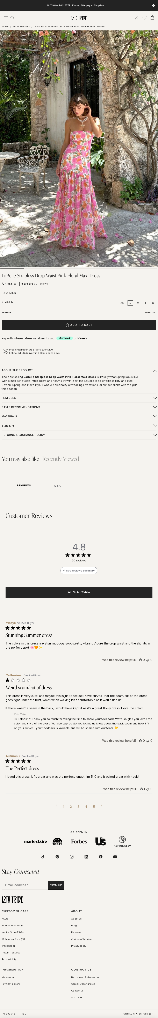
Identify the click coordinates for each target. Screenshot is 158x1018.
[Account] (136, 17)
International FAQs (12, 925)
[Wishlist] (144, 17)
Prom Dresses (21, 26)
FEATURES (9, 398)
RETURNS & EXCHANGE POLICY (23, 435)
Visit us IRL (77, 997)
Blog (74, 925)
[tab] (12, 268)
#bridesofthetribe (81, 939)
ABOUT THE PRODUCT (17, 370)
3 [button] (78, 807)
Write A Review (78, 592)
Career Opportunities (83, 984)
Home (5, 26)
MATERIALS (9, 416)
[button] (56, 806)
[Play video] (79, 148)
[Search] (12, 17)
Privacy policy (78, 946)
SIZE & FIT (9, 425)
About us (76, 919)
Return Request (11, 952)
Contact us (77, 991)
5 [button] (94, 807)
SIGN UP (56, 885)
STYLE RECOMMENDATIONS (21, 407)
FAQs (5, 919)
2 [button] (71, 807)
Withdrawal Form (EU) (13, 939)
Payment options (11, 984)
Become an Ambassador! (85, 977)
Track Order (8, 946)
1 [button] (63, 807)
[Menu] (5, 18)
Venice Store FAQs (13, 932)
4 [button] (86, 807)
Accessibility (9, 959)
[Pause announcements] (153, 5)
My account (8, 977)
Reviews (76, 932)
